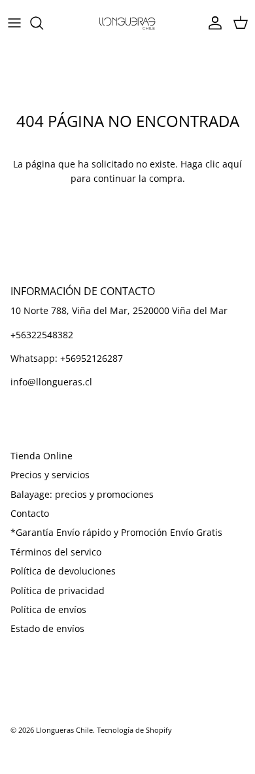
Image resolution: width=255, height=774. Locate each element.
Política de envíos (48, 609)
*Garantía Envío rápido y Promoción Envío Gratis (116, 532)
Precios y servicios (50, 474)
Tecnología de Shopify (134, 730)
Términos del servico (55, 552)
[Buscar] (43, 23)
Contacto (29, 513)
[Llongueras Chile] (127, 23)
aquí (232, 164)
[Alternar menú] (14, 23)
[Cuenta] (211, 23)
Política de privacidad (57, 590)
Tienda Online (41, 455)
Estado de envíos (47, 628)
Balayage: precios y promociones (82, 494)
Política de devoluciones (63, 571)
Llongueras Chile (64, 730)
